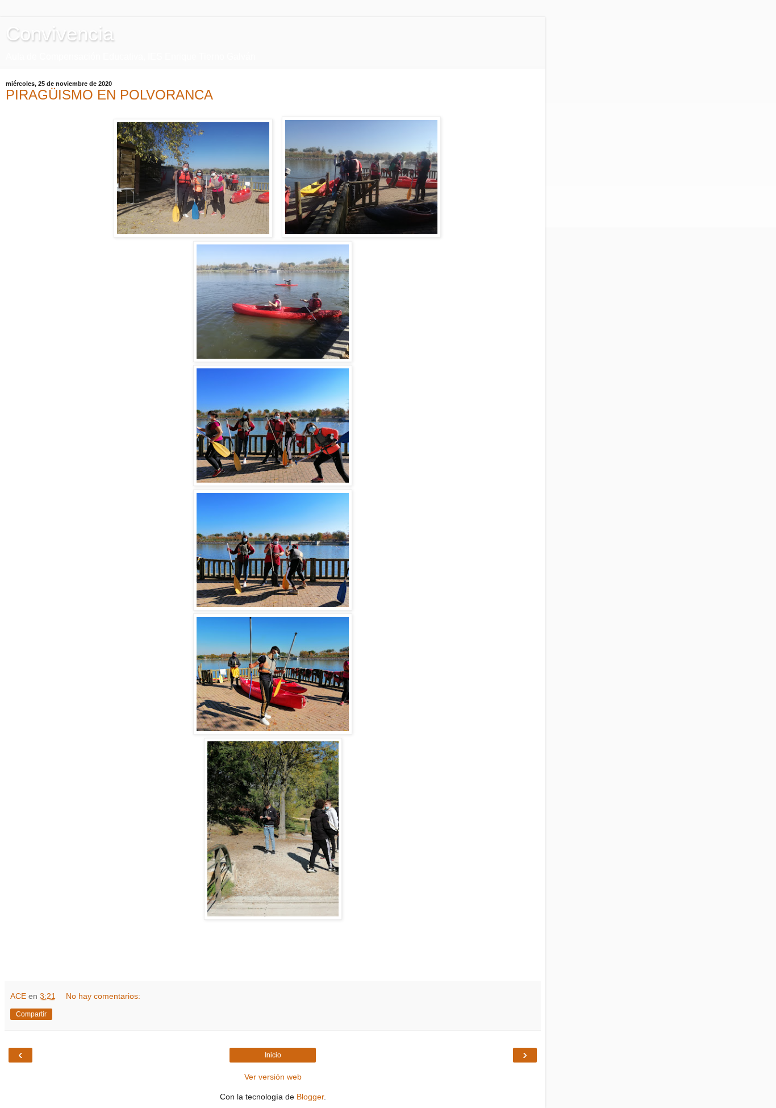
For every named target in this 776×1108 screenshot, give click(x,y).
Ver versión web (273, 1076)
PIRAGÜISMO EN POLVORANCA (109, 94)
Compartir (31, 1014)
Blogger (310, 1096)
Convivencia (60, 33)
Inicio (273, 1055)
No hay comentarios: (103, 996)
